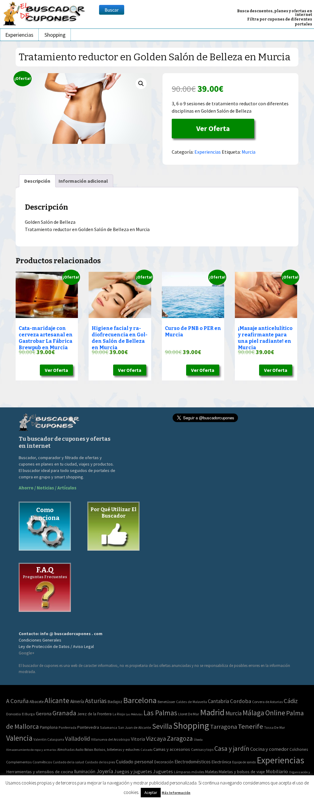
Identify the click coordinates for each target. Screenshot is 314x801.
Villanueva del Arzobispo (110, 739)
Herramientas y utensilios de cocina (39, 771)
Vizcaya (156, 739)
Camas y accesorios (171, 749)
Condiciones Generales (40, 640)
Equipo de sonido (244, 762)
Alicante (56, 700)
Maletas (211, 771)
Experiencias (19, 34)
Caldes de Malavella (191, 701)
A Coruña (17, 701)
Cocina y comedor (269, 749)
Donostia (13, 714)
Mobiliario (277, 771)
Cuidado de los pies (100, 762)
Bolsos (88, 749)
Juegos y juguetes (133, 771)
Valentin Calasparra (48, 739)
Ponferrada (67, 727)
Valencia (19, 738)
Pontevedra (88, 727)
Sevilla (162, 726)
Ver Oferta (213, 128)
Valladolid (77, 738)
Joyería (104, 771)
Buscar (112, 10)
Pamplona (49, 727)
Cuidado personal (134, 761)
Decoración (164, 762)
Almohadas (66, 749)
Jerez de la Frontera (94, 714)
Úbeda (198, 740)
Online (275, 712)
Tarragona (223, 726)
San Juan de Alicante (134, 727)
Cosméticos (42, 762)
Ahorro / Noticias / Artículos (47, 488)
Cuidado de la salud (68, 762)
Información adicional (83, 181)
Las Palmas (160, 712)
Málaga (253, 712)
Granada (64, 713)
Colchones (298, 749)
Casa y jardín (231, 748)
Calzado (146, 749)
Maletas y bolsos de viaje (242, 771)
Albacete (36, 701)
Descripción (37, 181)
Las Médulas (134, 714)
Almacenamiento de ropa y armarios (31, 749)
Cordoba (240, 701)
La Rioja (119, 714)
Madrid (212, 712)
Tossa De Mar (274, 727)
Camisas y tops (202, 749)
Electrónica (221, 762)
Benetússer (166, 701)
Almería (77, 701)
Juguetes (163, 771)
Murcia (248, 152)
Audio (79, 749)
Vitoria (138, 739)
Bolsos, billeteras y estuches (117, 749)
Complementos (19, 761)
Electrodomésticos (192, 762)
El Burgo (28, 714)
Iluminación (84, 771)
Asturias (96, 701)
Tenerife (250, 726)
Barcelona (140, 700)
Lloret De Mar (188, 714)
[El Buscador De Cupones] (44, 12)
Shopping (55, 34)
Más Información (176, 792)
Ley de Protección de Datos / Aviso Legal (56, 646)
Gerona (44, 713)
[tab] (37, 180)
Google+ (26, 653)
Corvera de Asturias (267, 701)
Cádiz (291, 701)
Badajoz (115, 701)
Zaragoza (180, 738)
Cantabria (218, 701)
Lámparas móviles (189, 771)
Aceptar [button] (150, 792)
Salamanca (108, 727)
